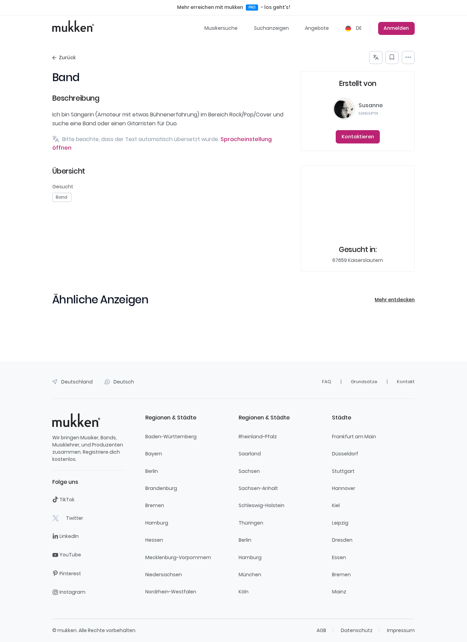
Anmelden (396, 28)
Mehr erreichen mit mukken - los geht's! (233, 7)
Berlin (151, 471)
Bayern (153, 453)
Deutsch (124, 381)
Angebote (317, 28)
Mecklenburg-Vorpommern (178, 557)
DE (358, 28)
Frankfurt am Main (354, 436)
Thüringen (251, 522)
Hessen (154, 540)
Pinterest (70, 573)
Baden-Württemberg (171, 436)
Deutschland (77, 381)
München (250, 574)
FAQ (326, 381)
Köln (244, 591)
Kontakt (406, 381)
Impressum (401, 630)
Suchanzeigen (271, 28)
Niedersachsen (163, 574)
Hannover (343, 488)
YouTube (70, 554)
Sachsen (249, 471)
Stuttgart (343, 471)
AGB (321, 630)
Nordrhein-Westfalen (170, 591)
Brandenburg (161, 488)
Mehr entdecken (395, 299)
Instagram (72, 592)
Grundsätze (364, 381)
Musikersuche (221, 28)
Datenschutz (357, 630)
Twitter (74, 518)
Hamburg (156, 522)
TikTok (67, 499)
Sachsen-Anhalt (258, 488)
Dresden (342, 540)
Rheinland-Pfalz (258, 436)
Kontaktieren (358, 136)
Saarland (250, 453)
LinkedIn (69, 536)
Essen (339, 557)
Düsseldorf (345, 453)
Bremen (154, 505)
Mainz (339, 591)
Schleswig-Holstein (261, 505)
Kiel (336, 505)
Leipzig (340, 522)
